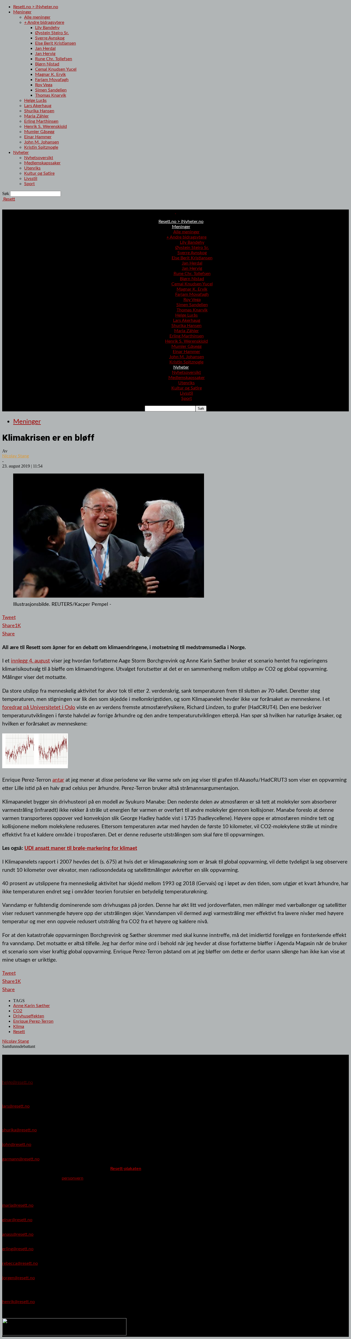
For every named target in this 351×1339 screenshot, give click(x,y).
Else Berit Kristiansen (55, 43)
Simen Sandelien (51, 90)
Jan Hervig (45, 53)
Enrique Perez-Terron (33, 1021)
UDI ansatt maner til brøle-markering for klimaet (80, 848)
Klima (18, 1026)
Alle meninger (37, 17)
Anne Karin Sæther (31, 1005)
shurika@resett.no (19, 1130)
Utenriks (32, 168)
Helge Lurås (35, 100)
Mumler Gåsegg (39, 132)
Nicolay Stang (15, 456)
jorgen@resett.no (18, 1278)
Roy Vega (43, 85)
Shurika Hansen (39, 111)
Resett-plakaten (125, 1168)
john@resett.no (16, 1144)
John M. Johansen (41, 142)
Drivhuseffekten (28, 1016)
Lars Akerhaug (37, 106)
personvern (72, 1178)
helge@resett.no (17, 1082)
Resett (19, 1032)
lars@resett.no (16, 1106)
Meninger (22, 12)
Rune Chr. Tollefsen (53, 59)
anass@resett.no (17, 1234)
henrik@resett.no (18, 1302)
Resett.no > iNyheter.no (35, 7)
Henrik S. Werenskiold (45, 126)
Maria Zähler (36, 116)
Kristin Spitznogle (41, 147)
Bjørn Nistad (47, 64)
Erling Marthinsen (41, 121)
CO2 (17, 1011)
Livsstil (30, 178)
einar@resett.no (17, 1220)
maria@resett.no (17, 1205)
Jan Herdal (45, 48)
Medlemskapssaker (42, 163)
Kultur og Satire (39, 173)
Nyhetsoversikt (38, 158)
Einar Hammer (38, 137)
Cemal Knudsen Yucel (56, 69)
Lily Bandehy (47, 27)
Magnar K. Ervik (50, 74)
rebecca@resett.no (20, 1263)
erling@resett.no (17, 1249)
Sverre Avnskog (49, 38)
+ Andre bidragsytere (44, 22)
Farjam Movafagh (52, 80)
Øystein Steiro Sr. (52, 33)
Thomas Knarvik (50, 95)
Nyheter (21, 152)
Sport (29, 184)
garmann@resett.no (20, 1159)
